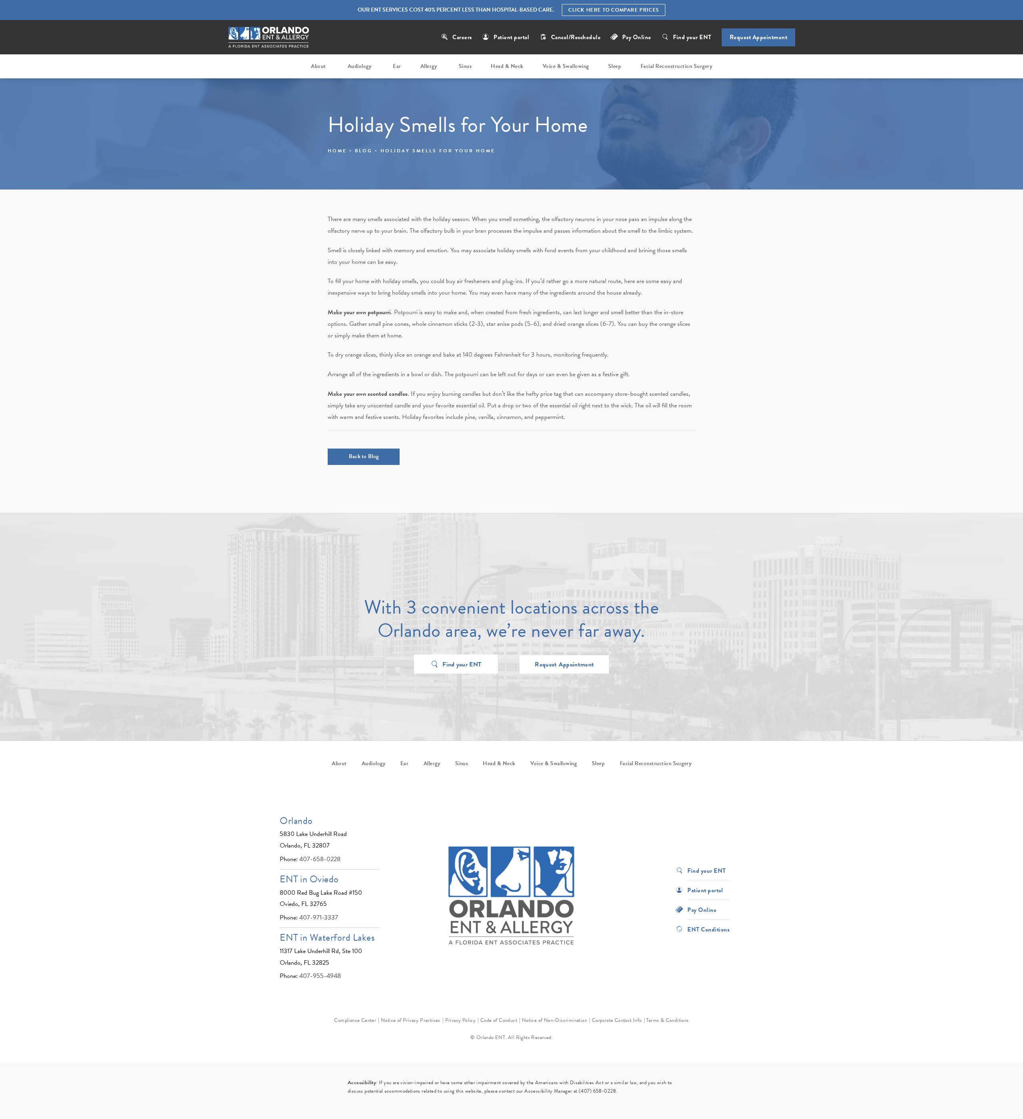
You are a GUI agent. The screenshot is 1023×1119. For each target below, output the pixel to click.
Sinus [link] (465, 66)
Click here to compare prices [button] (613, 10)
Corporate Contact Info (617, 1020)
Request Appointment (759, 37)
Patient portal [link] (511, 37)
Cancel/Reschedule (576, 37)
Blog (363, 151)
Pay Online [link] (636, 37)
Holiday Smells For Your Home (437, 151)
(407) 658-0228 (597, 1091)
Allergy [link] (428, 66)
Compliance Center (355, 1020)
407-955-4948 (320, 976)
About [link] (318, 66)
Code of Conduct (498, 1020)
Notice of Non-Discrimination (554, 1020)
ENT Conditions (708, 929)
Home (337, 151)
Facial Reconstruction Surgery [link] (677, 66)
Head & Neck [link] (507, 66)
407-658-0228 (319, 859)
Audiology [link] (360, 66)
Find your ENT (692, 37)
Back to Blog (364, 456)
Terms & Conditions (667, 1020)
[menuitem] (319, 66)
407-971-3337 (318, 917)
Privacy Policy (460, 1020)
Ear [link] (397, 66)
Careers (462, 37)
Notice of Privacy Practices (410, 1020)
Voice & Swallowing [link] (566, 66)
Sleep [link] (614, 66)
